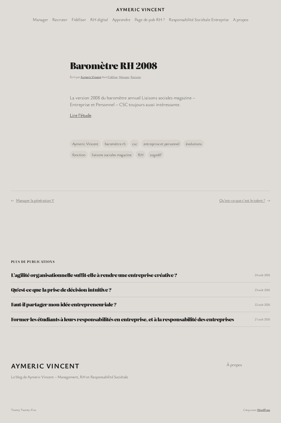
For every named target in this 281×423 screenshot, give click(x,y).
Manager (124, 77)
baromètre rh (115, 143)
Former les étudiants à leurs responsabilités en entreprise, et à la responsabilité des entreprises (122, 319)
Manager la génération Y (35, 200)
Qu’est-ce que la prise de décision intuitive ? (61, 290)
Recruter (136, 77)
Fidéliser (112, 77)
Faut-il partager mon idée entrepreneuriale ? (63, 304)
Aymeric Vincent (140, 9)
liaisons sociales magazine (111, 154)
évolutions (194, 143)
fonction (78, 154)
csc (134, 143)
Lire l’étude (80, 115)
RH (141, 154)
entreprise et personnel (161, 143)
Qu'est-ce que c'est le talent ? (242, 200)
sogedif (155, 154)
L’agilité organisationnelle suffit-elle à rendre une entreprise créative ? (94, 275)
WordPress (263, 410)
